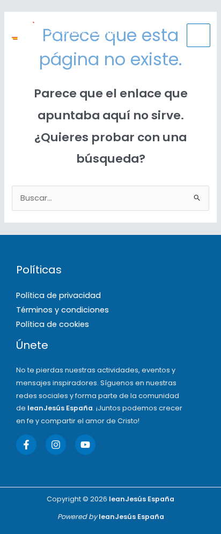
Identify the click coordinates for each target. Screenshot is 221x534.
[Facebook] (26, 444)
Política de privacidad (58, 295)
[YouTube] (85, 444)
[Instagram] (56, 444)
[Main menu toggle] (198, 35)
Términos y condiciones (62, 309)
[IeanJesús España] (64, 35)
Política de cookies (52, 324)
